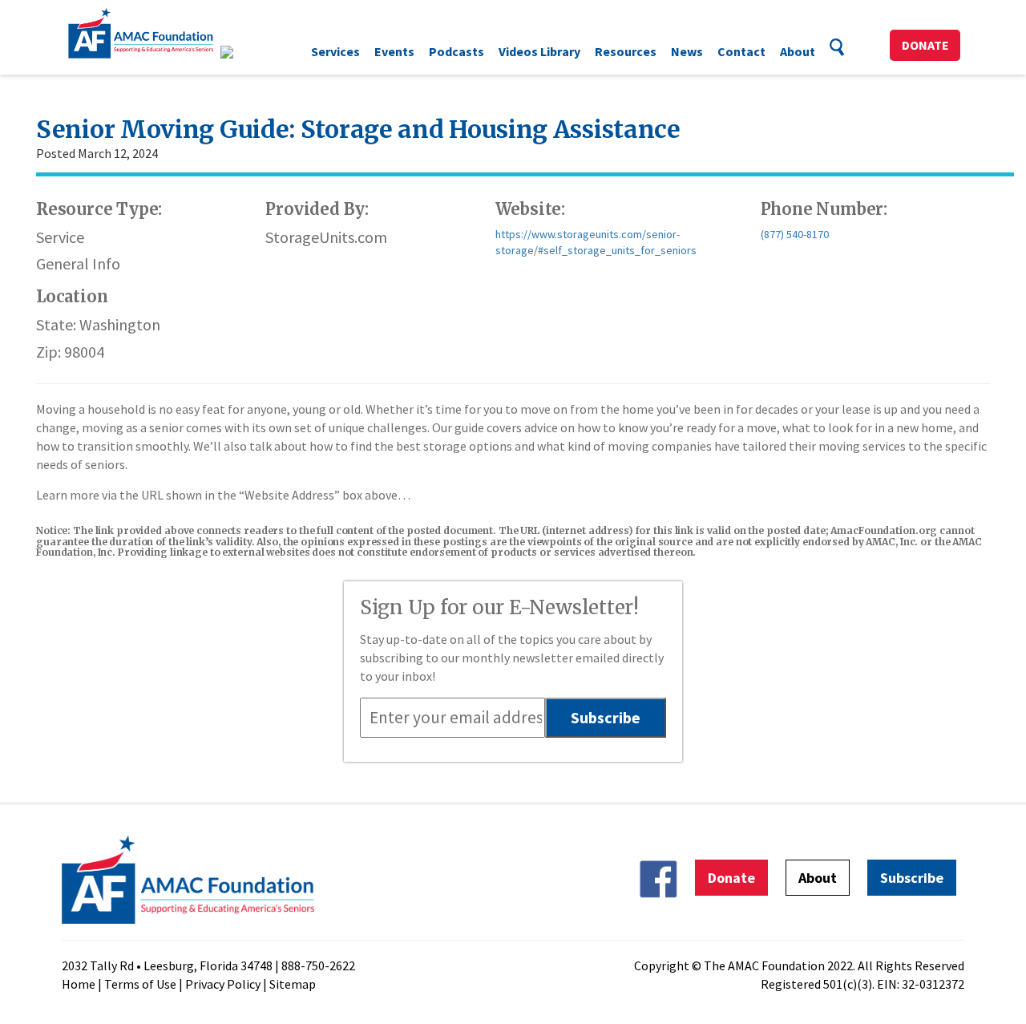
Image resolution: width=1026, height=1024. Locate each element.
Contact (741, 51)
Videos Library (539, 51)
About (797, 51)
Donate (925, 45)
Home (78, 984)
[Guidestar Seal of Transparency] (246, 52)
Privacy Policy (223, 984)
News (687, 51)
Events (394, 51)
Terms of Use (140, 984)
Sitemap (292, 984)
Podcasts (456, 51)
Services (335, 51)
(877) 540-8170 (795, 234)
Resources (625, 51)
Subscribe (911, 877)
